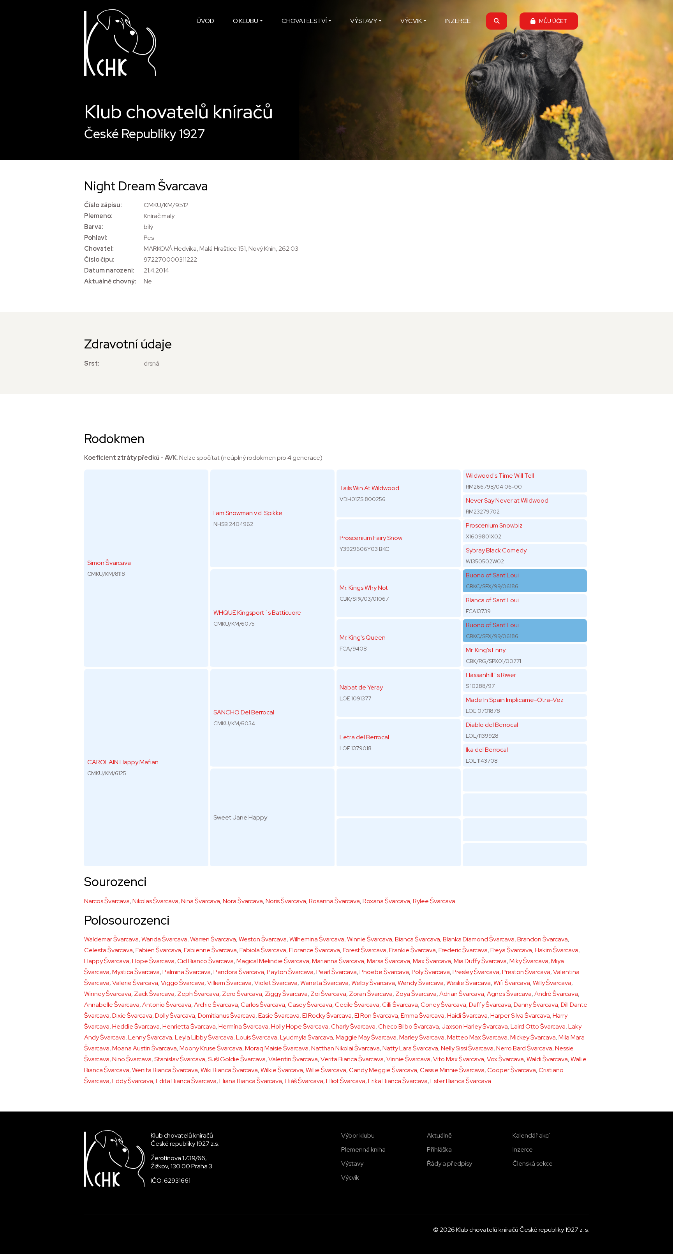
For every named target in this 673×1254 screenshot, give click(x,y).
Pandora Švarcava (238, 972)
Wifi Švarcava (511, 983)
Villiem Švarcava (229, 983)
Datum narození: (109, 270)
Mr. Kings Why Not (364, 588)
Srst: (91, 363)
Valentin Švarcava (293, 1059)
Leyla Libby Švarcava (204, 1037)
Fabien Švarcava (158, 950)
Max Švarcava (432, 961)
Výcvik (350, 1177)
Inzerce (523, 1149)
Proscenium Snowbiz (494, 525)
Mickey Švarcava (533, 1037)
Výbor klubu (358, 1135)
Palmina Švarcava (186, 972)
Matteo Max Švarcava (477, 1037)
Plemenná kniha (363, 1149)
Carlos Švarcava (263, 1005)
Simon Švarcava (109, 563)
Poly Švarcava (431, 972)
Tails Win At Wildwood (369, 488)
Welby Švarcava (373, 983)
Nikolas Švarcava (155, 901)
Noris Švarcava (286, 901)
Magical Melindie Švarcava (272, 961)
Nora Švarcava (243, 901)
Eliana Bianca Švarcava (250, 1081)
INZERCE (457, 21)
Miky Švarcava (528, 961)
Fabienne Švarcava (210, 950)
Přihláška (439, 1149)
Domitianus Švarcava (226, 1015)
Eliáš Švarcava (304, 1081)
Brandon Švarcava (542, 939)
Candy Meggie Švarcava (383, 1070)
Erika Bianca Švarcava (398, 1081)
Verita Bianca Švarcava (352, 1059)
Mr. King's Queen (363, 637)
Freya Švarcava (511, 950)
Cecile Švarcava (357, 1005)
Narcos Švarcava (107, 901)
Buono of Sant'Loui (492, 575)
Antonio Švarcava (166, 1005)
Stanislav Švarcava (179, 1059)
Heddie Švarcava (136, 1026)
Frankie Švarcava (412, 950)
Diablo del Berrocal (492, 725)
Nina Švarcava (200, 901)
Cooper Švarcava (511, 1070)
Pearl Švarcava (336, 972)
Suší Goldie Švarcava (237, 1059)
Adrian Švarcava (461, 994)
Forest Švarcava (364, 950)
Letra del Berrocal (364, 737)
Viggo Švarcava (182, 983)
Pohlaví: (95, 238)
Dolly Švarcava (175, 1015)
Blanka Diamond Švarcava (478, 939)
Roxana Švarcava (386, 901)
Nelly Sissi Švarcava (467, 1048)
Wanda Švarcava (164, 939)
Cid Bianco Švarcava (205, 961)
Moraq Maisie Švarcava (276, 1048)
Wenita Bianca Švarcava (165, 1070)
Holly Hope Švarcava (299, 1026)
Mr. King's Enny (486, 650)
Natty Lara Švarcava (410, 1048)
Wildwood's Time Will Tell (500, 475)
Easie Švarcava (279, 1015)
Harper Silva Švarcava (520, 1015)
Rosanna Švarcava (334, 901)
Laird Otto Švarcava (538, 1026)
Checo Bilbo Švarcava (408, 1026)
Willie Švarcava (326, 1070)
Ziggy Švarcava (286, 994)
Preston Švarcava (526, 972)
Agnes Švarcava (509, 994)
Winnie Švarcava (369, 939)
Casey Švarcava (310, 1005)
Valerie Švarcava (135, 983)
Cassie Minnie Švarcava (452, 1070)
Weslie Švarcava (468, 983)
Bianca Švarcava (417, 939)
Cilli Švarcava (400, 1005)
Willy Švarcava (552, 983)
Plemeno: (98, 216)
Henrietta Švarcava (189, 1026)
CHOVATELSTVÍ (304, 21)
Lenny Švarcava (150, 1037)
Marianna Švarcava (338, 961)
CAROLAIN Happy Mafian (123, 762)
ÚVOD (205, 21)
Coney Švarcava (443, 1005)
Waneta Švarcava (324, 983)
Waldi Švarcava (547, 1059)
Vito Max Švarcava (458, 1059)
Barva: (93, 227)
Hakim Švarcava (556, 950)
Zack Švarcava (154, 994)
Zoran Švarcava (371, 994)
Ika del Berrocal (487, 750)
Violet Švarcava (276, 983)
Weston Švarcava (263, 939)
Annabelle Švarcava (111, 1005)
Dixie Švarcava (132, 1015)
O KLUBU (245, 21)
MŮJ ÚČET (551, 21)
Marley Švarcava (421, 1037)
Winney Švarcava (107, 994)
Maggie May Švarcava (366, 1037)
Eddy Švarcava (132, 1081)
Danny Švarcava (536, 1005)
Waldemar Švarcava (111, 939)
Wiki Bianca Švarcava (229, 1070)
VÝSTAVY (363, 21)
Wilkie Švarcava (282, 1070)
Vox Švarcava (505, 1059)
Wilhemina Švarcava (316, 939)
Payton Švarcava (290, 972)
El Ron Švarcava (376, 1015)
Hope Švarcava (153, 961)
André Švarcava (556, 994)
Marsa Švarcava (388, 961)
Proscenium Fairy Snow (371, 538)
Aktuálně (439, 1135)
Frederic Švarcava (463, 950)
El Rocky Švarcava (327, 1015)
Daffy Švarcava (490, 1005)
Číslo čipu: (99, 259)
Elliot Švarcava (345, 1081)
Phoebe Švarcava (384, 972)
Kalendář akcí (531, 1135)
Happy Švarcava (106, 961)
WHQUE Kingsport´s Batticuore (257, 613)
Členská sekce (533, 1163)
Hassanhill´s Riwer (491, 675)
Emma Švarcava (422, 1015)
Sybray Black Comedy (496, 550)
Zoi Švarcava (328, 994)
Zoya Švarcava (416, 994)
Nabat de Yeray (361, 687)
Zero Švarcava (242, 994)
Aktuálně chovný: (110, 281)
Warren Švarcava (213, 939)
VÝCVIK (411, 21)
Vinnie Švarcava (408, 1059)
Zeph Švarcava (198, 994)
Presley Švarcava (476, 972)
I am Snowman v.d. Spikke (247, 513)
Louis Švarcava (256, 1037)
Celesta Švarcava (108, 950)
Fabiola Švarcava (263, 950)
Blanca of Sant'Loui (492, 600)
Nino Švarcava (132, 1059)
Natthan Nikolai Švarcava (345, 1048)
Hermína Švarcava (243, 1026)
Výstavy (352, 1163)
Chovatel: (99, 248)
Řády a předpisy (449, 1163)
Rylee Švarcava (434, 901)
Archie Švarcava (216, 1005)
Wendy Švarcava (421, 983)
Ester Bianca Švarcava (460, 1081)
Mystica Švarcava (136, 972)
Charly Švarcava (353, 1026)
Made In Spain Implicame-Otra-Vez (515, 700)
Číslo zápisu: (103, 205)
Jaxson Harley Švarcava (475, 1026)
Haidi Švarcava (467, 1015)
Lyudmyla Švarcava (306, 1037)
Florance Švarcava (314, 950)
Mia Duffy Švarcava (480, 961)
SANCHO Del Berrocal (243, 712)
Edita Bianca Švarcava (186, 1081)
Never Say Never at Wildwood (507, 500)
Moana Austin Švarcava (144, 1048)
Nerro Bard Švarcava (524, 1048)
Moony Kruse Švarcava (211, 1048)
